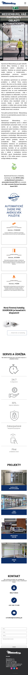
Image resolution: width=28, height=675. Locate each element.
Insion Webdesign (15, 673)
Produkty (14, 43)
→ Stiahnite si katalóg (17, 333)
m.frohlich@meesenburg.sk (14, 618)
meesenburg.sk (13, 666)
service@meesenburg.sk (15, 665)
